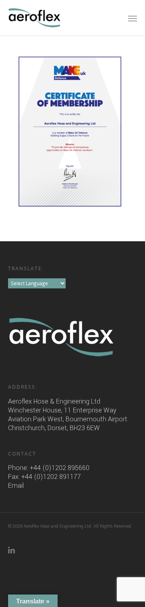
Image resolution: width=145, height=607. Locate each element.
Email (16, 485)
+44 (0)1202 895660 (59, 467)
